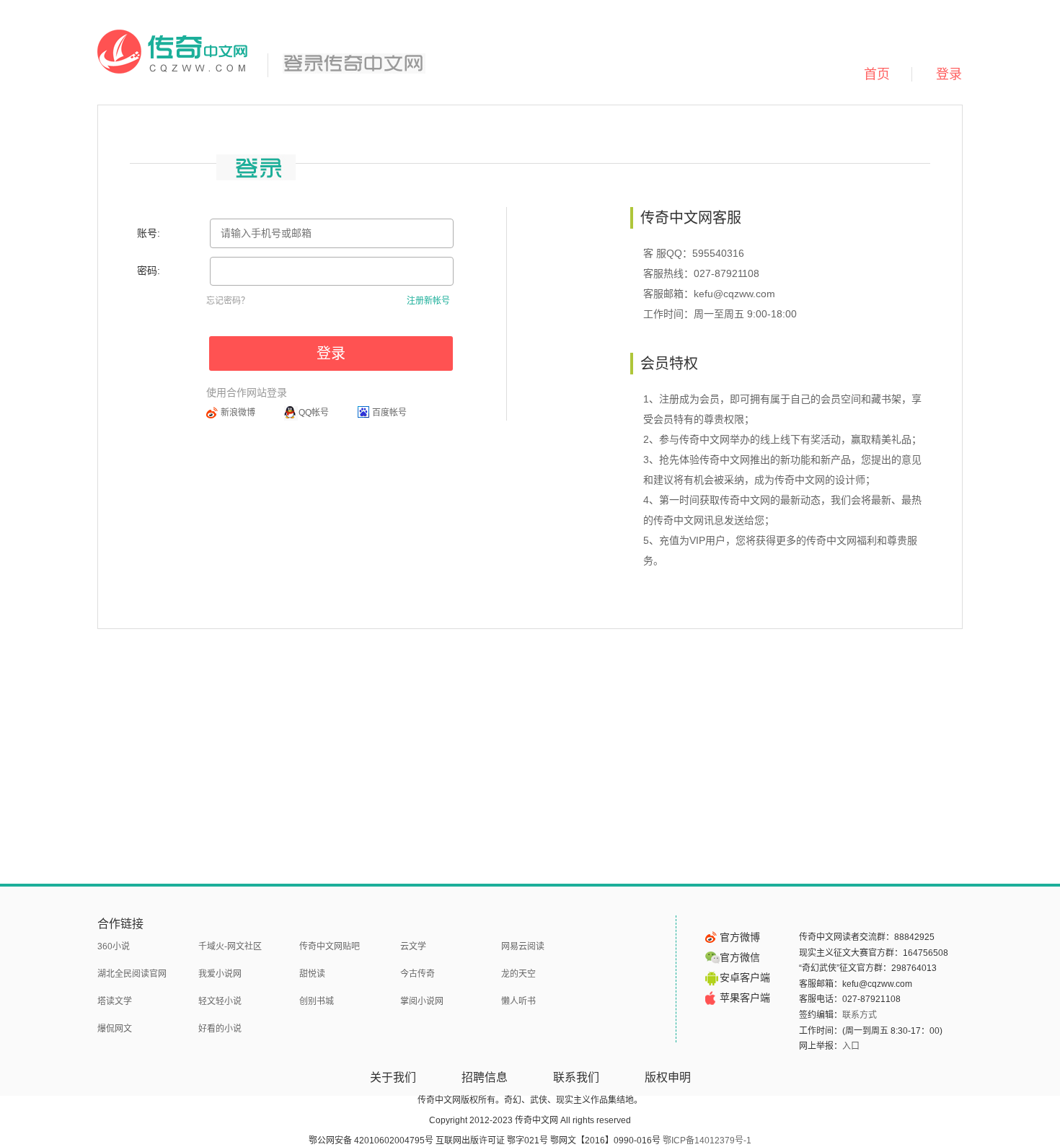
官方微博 (740, 937)
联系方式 (859, 1015)
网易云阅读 (522, 946)
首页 (877, 74)
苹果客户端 (745, 997)
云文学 (413, 946)
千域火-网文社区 (230, 946)
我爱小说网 (220, 974)
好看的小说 (220, 1029)
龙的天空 (518, 974)
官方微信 (740, 957)
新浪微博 (238, 413)
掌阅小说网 (421, 1001)
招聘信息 (484, 1077)
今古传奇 (417, 974)
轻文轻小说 (220, 1001)
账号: (148, 233)
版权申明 (668, 1077)
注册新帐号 (428, 301)
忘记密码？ (227, 301)
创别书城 (316, 1001)
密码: (148, 270)
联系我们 (576, 1077)
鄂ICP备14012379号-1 (707, 1140)
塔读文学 (114, 1001)
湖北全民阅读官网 (132, 974)
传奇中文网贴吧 (329, 946)
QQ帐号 (314, 413)
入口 (851, 1046)
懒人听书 (518, 1001)
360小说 (113, 946)
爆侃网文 (114, 1029)
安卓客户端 (745, 977)
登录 (949, 74)
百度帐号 (389, 413)
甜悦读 (312, 974)
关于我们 (393, 1077)
